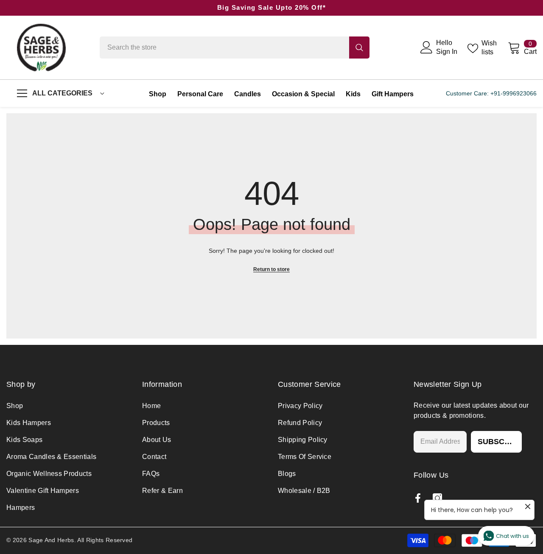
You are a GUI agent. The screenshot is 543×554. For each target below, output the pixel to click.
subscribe (500, 441)
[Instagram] (437, 498)
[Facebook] (418, 498)
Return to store (271, 269)
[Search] (234, 47)
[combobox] (224, 47)
